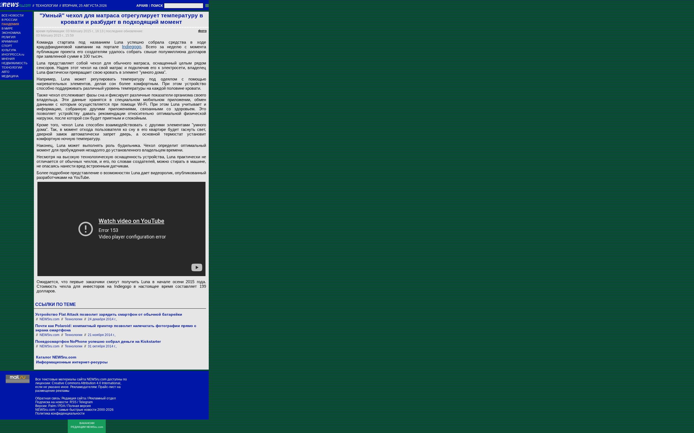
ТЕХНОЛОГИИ (12, 67)
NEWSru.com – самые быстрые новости (66, 410)
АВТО (5, 71)
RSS (73, 402)
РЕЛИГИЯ (8, 37)
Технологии (47, 6)
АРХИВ (142, 6)
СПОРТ (7, 45)
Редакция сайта (74, 398)
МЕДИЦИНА (10, 76)
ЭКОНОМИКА (11, 32)
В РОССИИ (9, 19)
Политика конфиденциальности (60, 413)
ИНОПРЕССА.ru (13, 54)
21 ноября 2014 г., (101, 335)
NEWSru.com (49, 319)
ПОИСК (157, 6)
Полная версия (79, 406)
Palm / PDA (56, 406)
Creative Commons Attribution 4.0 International (86, 383)
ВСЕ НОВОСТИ (13, 15)
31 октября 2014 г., (102, 346)
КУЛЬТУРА (9, 50)
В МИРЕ (7, 28)
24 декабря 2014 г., (102, 319)
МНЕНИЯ (8, 58)
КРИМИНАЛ (10, 41)
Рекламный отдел (102, 398)
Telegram (86, 402)
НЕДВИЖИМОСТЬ (14, 63)
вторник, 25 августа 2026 (84, 6)
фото (202, 31)
